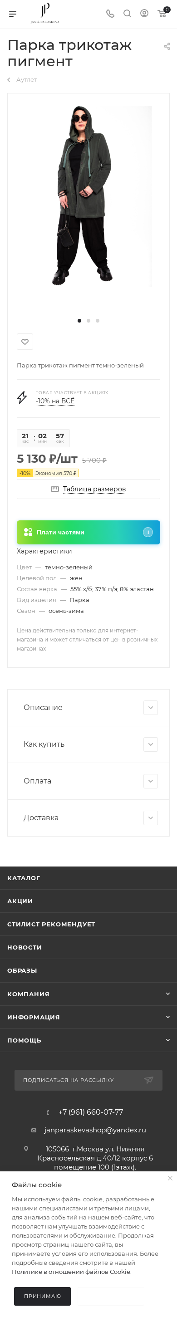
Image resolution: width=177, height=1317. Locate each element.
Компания (28, 994)
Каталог (23, 877)
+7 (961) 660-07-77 (91, 1112)
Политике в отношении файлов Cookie (71, 1271)
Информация (33, 1017)
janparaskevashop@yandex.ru (95, 1130)
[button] (79, 321)
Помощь (24, 1040)
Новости (24, 947)
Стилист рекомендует (51, 924)
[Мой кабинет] (144, 14)
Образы (22, 970)
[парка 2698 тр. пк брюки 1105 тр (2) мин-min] (88, 195)
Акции (20, 901)
